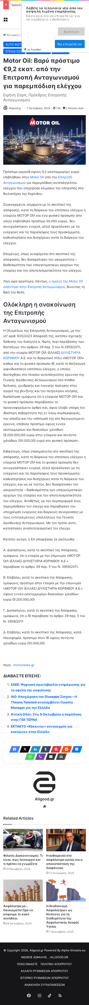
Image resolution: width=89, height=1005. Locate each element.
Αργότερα (41, 29)
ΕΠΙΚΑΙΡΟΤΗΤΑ (38, 51)
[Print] (60, 756)
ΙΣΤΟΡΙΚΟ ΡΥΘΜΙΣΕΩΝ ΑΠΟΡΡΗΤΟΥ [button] (44, 978)
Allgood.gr (15, 108)
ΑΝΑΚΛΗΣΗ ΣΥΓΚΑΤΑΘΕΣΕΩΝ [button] (44, 984)
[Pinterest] (55, 749)
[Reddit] (65, 749)
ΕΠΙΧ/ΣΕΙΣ (60, 51)
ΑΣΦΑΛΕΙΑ (55, 44)
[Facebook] (13, 749)
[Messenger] (75, 749)
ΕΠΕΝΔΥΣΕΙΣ (14, 51)
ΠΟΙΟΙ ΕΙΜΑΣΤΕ (27, 964)
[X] (23, 749)
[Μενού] (5, 20)
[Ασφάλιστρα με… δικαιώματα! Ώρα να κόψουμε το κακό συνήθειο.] (23, 891)
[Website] (44, 806)
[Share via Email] (49, 756)
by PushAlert (34, 34)
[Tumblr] (44, 749)
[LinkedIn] (34, 749)
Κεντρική (12, 35)
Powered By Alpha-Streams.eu (65, 950)
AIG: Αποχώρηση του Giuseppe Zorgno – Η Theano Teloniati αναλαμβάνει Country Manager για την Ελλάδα (44, 702)
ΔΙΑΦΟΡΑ (74, 44)
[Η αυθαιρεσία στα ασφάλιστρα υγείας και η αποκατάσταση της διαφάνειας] (66, 840)
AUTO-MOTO (15, 44)
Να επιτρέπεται (69, 29)
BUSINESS (36, 44)
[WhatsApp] (29, 756)
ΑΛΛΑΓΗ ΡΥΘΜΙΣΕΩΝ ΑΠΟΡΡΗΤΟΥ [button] (44, 971)
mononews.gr (23, 665)
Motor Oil (37, 177)
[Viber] (39, 756)
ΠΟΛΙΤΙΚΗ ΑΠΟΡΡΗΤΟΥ (56, 964)
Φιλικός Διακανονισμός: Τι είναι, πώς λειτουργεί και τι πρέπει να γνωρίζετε (23, 860)
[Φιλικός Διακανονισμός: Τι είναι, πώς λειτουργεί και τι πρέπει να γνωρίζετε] (23, 840)
